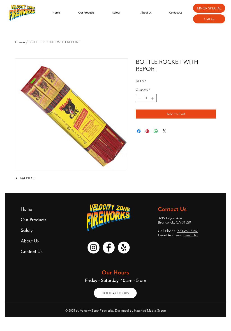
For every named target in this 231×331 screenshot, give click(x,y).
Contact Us (31, 251)
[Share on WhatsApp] (156, 131)
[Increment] (153, 98)
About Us (30, 241)
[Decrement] (139, 98)
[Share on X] (164, 131)
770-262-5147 (187, 231)
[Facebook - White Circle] (109, 247)
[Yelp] (124, 247)
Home (20, 42)
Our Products (33, 220)
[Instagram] (93, 247)
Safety (27, 230)
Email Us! (190, 235)
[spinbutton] (146, 98)
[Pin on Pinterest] (147, 131)
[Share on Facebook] (138, 131)
